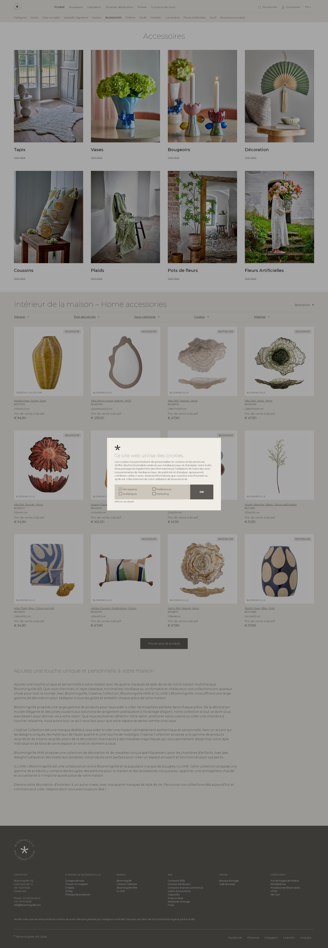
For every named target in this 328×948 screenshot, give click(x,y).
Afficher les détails (124, 501)
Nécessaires (130, 489)
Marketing (162, 493)
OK (202, 492)
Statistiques (130, 493)
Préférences (163, 489)
